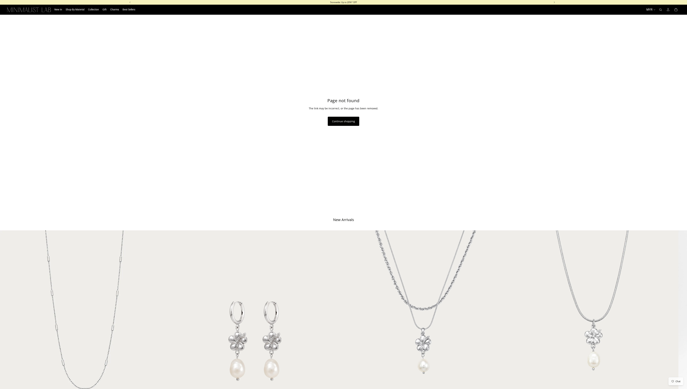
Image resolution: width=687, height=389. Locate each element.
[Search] (660, 10)
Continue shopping (343, 121)
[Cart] (676, 10)
